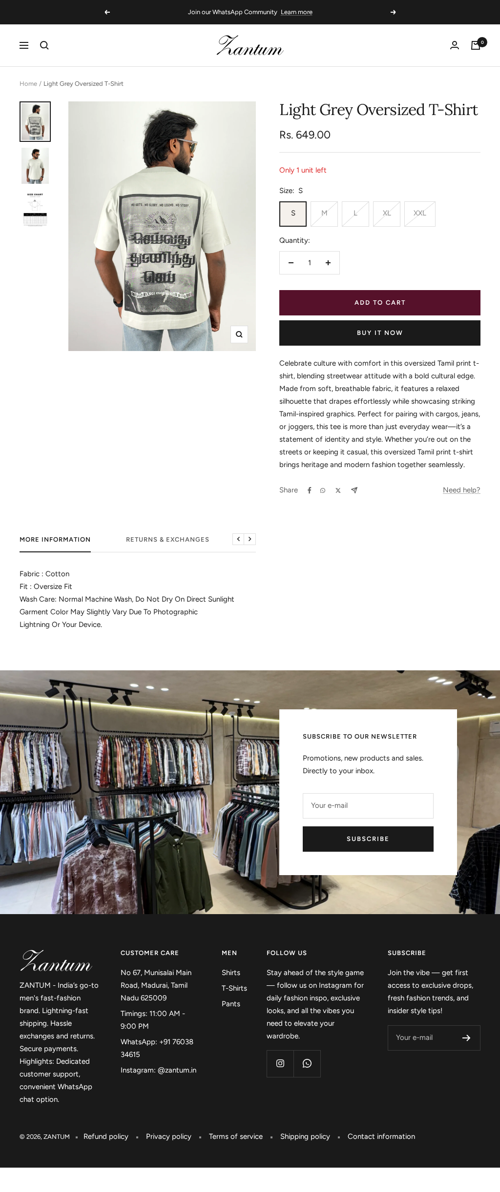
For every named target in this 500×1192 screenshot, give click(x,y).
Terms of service (236, 1136)
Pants (231, 1003)
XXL (420, 213)
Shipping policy (305, 1136)
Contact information (381, 1136)
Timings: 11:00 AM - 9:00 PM (153, 1020)
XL (387, 213)
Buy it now (380, 332)
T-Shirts (234, 988)
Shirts (231, 972)
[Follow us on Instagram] (280, 1063)
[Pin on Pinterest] (322, 490)
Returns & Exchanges (167, 539)
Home (28, 83)
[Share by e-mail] (354, 490)
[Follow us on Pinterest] (306, 1063)
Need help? (461, 490)
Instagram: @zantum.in (158, 1070)
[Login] (454, 45)
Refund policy (105, 1136)
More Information (55, 539)
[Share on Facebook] (310, 490)
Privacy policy (168, 1136)
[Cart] (475, 45)
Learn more (296, 12)
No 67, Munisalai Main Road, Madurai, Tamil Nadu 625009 (156, 985)
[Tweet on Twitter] (338, 490)
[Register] (466, 1038)
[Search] (44, 45)
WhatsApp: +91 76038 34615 (157, 1048)
